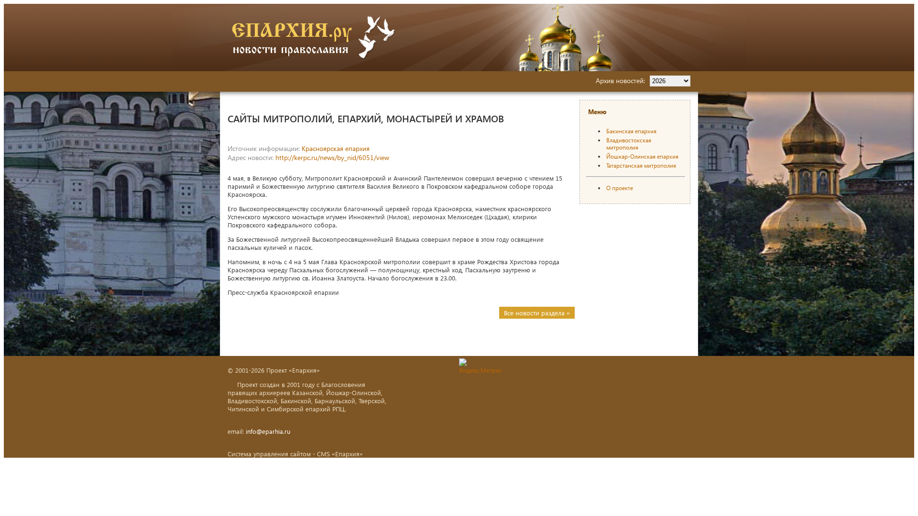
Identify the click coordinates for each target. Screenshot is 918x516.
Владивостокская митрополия (628, 144)
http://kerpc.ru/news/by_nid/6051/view (332, 157)
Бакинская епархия (631, 131)
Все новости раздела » (537, 313)
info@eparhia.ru (268, 431)
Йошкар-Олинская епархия (642, 156)
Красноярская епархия (336, 148)
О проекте (619, 188)
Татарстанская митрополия (641, 165)
